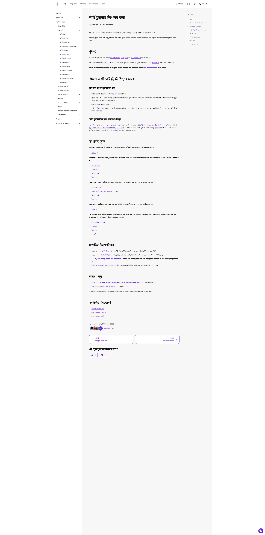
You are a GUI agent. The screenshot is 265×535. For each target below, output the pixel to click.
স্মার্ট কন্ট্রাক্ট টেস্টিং (64, 50)
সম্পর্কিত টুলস (193, 33)
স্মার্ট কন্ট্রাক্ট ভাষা (63, 34)
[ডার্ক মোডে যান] (195, 4)
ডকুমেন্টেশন (95, 169)
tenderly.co (97, 165)
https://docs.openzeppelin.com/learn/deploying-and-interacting (117, 282)
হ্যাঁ (95, 355)
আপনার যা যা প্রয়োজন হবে (196, 26)
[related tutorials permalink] (88, 245)
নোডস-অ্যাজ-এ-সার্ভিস (98, 316)
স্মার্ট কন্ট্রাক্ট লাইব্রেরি (65, 42)
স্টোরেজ (60, 107)
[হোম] (57, 4)
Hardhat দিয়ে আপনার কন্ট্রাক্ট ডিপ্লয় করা (104, 286)
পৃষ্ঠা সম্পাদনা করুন (108, 25)
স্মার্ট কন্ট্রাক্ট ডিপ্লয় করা (65, 58)
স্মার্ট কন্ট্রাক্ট (60, 30)
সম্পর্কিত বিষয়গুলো (194, 44)
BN (204, 4)
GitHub (95, 173)
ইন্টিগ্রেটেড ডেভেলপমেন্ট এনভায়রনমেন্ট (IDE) (69, 111)
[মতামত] (260, 530)
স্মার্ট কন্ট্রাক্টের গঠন (64, 38)
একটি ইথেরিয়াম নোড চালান (99, 312)
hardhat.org (97, 187)
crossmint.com (98, 222)
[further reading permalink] (88, 276)
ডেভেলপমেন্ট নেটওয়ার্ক (63, 86)
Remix (95, 152)
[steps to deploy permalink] (88, 119)
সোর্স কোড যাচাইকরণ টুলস (114, 130)
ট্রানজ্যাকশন (124, 57)
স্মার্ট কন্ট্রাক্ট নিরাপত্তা (65, 74)
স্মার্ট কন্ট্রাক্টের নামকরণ (65, 62)
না (104, 355)
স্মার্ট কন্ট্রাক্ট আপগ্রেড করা (66, 70)
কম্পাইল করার (113, 94)
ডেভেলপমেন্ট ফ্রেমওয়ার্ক (63, 90)
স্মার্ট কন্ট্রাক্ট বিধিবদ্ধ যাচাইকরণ (67, 78)
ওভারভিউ (58, 13)
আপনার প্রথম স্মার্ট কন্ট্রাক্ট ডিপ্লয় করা (102, 251)
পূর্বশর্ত (191, 19)
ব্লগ (94, 234)
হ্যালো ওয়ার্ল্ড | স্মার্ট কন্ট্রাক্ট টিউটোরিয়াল (102, 255)
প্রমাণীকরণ (60, 98)
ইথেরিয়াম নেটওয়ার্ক (115, 57)
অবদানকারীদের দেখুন (109, 328)
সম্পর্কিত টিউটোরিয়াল (195, 37)
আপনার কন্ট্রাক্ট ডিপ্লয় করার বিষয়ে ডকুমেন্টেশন (105, 191)
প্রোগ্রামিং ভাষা (62, 115)
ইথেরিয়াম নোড (99, 108)
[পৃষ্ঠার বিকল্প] (100, 24)
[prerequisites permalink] (88, 51)
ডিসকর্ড (94, 177)
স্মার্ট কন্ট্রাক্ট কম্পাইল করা (65, 54)
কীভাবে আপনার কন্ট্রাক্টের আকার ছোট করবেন (103, 265)
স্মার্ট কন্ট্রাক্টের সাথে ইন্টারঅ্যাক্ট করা (68, 46)
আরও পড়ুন (192, 41)
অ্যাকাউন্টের (158, 128)
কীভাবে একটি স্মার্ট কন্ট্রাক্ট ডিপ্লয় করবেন (199, 23)
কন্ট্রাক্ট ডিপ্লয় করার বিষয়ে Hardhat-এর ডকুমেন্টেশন (155, 125)
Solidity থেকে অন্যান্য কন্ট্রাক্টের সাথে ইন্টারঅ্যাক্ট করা (106, 259)
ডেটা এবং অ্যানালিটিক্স (63, 102)
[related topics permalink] (88, 302)
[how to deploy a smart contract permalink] (88, 79)
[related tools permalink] (88, 141)
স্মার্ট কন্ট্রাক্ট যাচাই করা (65, 66)
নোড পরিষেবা (159, 108)
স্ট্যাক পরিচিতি (61, 26)
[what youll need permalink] (88, 88)
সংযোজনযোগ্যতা (63, 82)
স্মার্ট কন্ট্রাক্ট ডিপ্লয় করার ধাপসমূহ (198, 30)
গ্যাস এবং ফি (155, 63)
